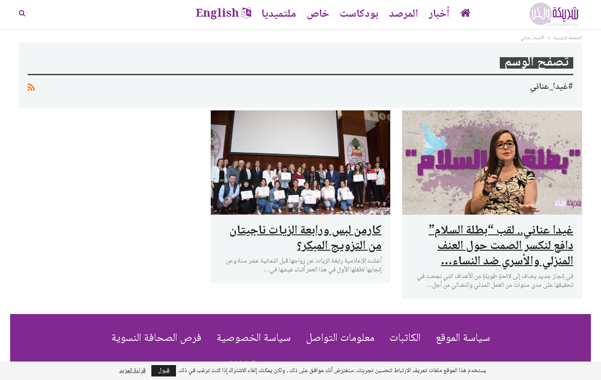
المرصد (403, 14)
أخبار (439, 14)
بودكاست (359, 14)
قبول (163, 370)
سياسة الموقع (463, 338)
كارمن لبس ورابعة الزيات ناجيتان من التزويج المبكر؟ (305, 238)
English (217, 14)
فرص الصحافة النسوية (156, 338)
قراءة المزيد (132, 371)
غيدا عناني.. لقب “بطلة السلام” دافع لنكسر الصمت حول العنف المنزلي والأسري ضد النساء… (501, 246)
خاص (318, 14)
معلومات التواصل (340, 338)
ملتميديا (278, 14)
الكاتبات (405, 338)
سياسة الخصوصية (253, 338)
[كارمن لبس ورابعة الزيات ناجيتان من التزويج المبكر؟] (301, 162)
